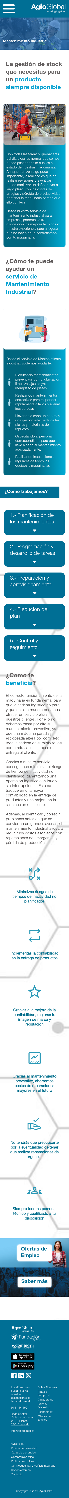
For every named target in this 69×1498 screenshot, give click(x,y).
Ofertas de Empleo (34, 1253)
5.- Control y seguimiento (24, 645)
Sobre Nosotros (47, 1387)
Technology (45, 1412)
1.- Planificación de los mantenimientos (32, 519)
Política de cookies (22, 1461)
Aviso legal (17, 1444)
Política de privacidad (24, 1448)
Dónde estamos (21, 1470)
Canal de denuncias (23, 1452)
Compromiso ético (22, 1457)
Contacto (16, 1474)
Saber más (34, 1282)
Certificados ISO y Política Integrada (33, 1466)
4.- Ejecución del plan (29, 613)
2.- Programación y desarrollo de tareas (32, 551)
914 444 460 (19, 1408)
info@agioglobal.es (22, 1431)
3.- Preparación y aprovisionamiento (31, 582)
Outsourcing (45, 1400)
